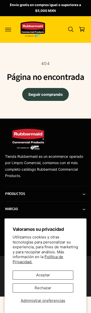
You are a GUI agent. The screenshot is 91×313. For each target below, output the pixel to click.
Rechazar (43, 287)
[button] (8, 29)
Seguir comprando (45, 94)
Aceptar (43, 275)
